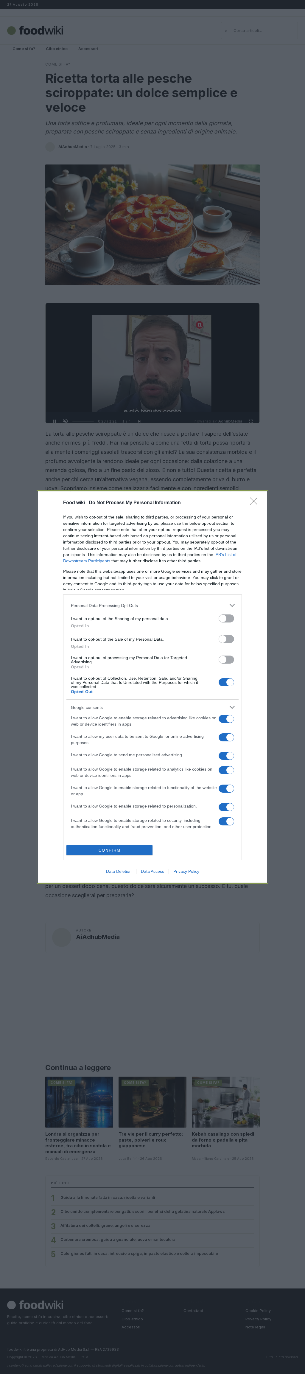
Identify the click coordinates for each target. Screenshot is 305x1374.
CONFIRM (110, 850)
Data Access (152, 871)
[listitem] (152, 605)
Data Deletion (119, 871)
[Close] (255, 503)
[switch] (226, 618)
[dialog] (152, 687)
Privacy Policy (186, 871)
